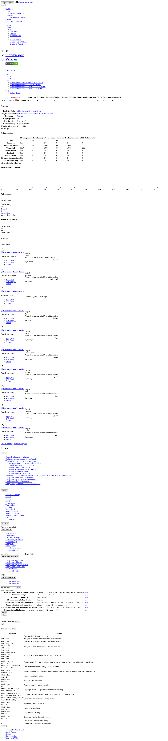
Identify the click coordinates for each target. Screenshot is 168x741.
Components (10, 70)
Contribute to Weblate (18, 42)
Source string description (14, 540)
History (12, 78)
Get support (14, 32)
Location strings (11, 542)
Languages (9, 15)
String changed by (12, 550)
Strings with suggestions (14, 561)
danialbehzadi (18, 252)
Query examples (7, 590)
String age (9, 507)
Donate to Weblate (16, 44)
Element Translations (25, 3)
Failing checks (15, 93)
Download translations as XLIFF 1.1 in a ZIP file (27, 87)
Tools (7, 91)
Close (17, 622)
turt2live (49, 114)
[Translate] (2, 101)
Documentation (15, 40)
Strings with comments (13, 563)
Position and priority (12, 495)
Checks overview (16, 21)
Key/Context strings (12, 538)
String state (9, 544)
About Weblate (15, 36)
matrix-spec (14, 55)
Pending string (10, 546)
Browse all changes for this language (14, 444)
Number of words (11, 511)
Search (7, 74)
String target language (13, 548)
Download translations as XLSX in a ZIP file (26, 89)
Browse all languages (17, 17)
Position (8, 497)
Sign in (8, 27)
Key (7, 517)
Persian (11, 59)
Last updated (10, 509)
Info (6, 72)
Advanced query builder (9, 527)
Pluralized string (11, 569)
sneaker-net (31, 114)
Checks (8, 19)
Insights (8, 76)
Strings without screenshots (15, 567)
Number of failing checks (14, 515)
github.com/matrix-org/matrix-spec (29, 111)
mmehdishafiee (18, 311)
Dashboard (9, 9)
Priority (8, 499)
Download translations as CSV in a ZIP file (25, 85)
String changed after (12, 581)
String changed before (13, 583)
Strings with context (12, 571)
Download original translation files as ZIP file (26, 83)
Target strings (10, 535)
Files (7, 81)
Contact (13, 34)
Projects (8, 11)
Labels (7, 501)
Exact (27, 554)
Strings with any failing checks (16, 565)
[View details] (2, 250)
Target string (10, 505)
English (27, 253)
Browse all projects (17, 13)
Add (32, 554)
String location (10, 519)
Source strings (10, 533)
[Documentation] (2, 448)
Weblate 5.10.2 (20, 730)
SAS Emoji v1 (9, 100)
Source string (10, 503)
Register (8, 25)
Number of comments (13, 513)
